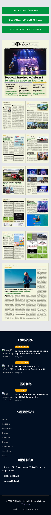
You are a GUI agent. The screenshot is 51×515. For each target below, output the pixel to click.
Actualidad (6, 451)
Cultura (5, 442)
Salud (4, 455)
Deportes (6, 437)
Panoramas (7, 446)
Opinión (5, 433)
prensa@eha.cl (11, 476)
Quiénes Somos (30, 509)
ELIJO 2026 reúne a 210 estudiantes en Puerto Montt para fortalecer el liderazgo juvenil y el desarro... (30, 370)
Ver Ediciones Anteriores (25, 29)
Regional (6, 424)
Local (4, 419)
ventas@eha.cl (11, 481)
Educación (7, 428)
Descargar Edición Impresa (25, 20)
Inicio (15, 509)
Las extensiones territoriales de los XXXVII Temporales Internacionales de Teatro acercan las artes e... (31, 398)
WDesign (25, 504)
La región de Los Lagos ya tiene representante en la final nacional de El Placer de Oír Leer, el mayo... (32, 355)
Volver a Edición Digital (25, 10)
